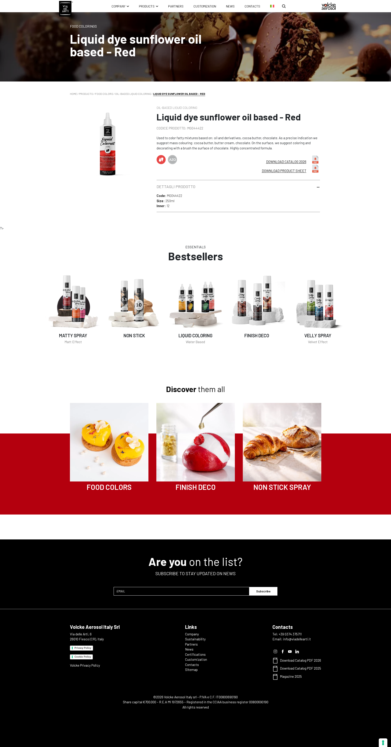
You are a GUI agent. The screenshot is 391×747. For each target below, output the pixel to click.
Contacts (252, 6)
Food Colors (104, 93)
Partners (176, 6)
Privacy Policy (82, 647)
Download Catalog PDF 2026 (300, 660)
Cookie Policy (82, 656)
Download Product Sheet (284, 171)
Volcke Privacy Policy (85, 665)
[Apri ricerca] (284, 6)
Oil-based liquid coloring (133, 93)
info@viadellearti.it (297, 639)
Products (147, 6)
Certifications (195, 654)
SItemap (191, 670)
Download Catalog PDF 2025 (300, 668)
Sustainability (195, 639)
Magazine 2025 (291, 676)
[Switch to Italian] (272, 6)
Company (118, 6)
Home (73, 93)
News (230, 6)
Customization (204, 6)
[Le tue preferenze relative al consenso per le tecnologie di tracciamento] (383, 742)
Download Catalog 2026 (286, 162)
